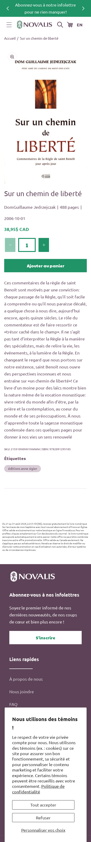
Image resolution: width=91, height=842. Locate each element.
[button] (9, 25)
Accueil (10, 38)
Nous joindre (21, 691)
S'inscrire (45, 637)
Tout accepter (43, 804)
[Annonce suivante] (83, 8)
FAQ (13, 704)
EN (80, 24)
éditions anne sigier (22, 468)
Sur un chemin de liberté (39, 38)
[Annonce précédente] (7, 8)
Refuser (43, 817)
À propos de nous (26, 678)
